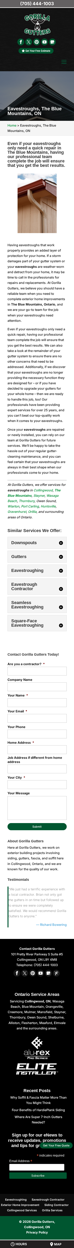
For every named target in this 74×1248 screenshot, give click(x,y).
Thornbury (27, 501)
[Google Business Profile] (52, 41)
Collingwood (43, 490)
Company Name (19, 680)
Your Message (18, 793)
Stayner (39, 496)
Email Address (20, 1161)
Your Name (17, 695)
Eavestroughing (16, 1199)
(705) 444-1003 (37, 3)
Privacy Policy (37, 1232)
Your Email (17, 711)
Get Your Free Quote (56, 1145)
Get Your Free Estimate (37, 50)
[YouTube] (44, 41)
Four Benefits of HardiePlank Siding (38, 1110)
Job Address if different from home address (34, 760)
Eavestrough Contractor (48, 1199)
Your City (16, 777)
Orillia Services (52, 1210)
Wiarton (13, 506)
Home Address (20, 743)
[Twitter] (28, 41)
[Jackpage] (56, 973)
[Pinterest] (36, 41)
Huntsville (48, 506)
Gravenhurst (16, 512)
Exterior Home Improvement (20, 1205)
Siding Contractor (56, 1205)
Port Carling (30, 506)
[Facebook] (20, 41)
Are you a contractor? (26, 664)
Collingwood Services (22, 1210)
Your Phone (16, 727)
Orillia (32, 512)
